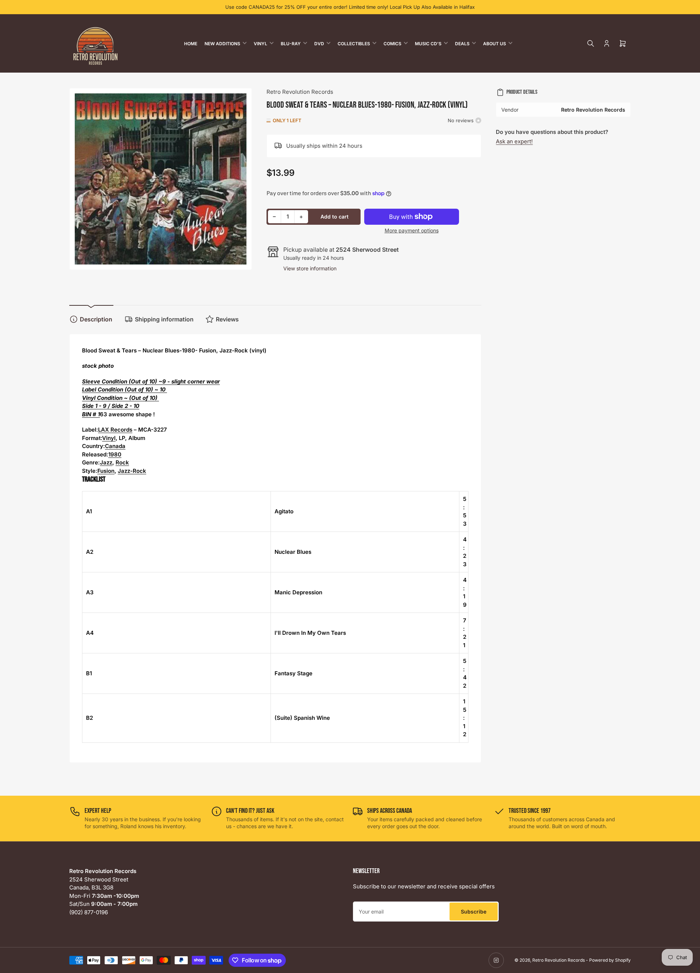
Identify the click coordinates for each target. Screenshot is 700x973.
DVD (319, 43)
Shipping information (164, 319)
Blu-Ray (291, 43)
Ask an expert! (514, 141)
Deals (462, 43)
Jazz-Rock (132, 470)
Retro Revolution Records (300, 91)
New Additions (222, 43)
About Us (494, 43)
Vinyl (260, 43)
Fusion (105, 470)
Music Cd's (428, 43)
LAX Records (115, 429)
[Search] (591, 43)
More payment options (412, 230)
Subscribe (473, 911)
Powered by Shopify (610, 960)
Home (190, 43)
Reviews (227, 319)
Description (96, 319)
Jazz (106, 462)
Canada (115, 446)
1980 (114, 454)
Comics (392, 43)
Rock (122, 462)
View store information (310, 268)
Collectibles (354, 43)
